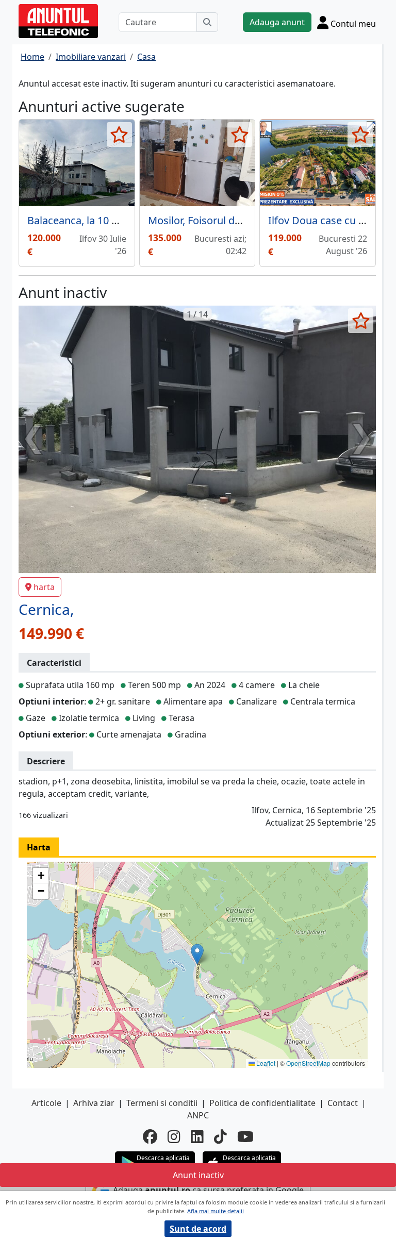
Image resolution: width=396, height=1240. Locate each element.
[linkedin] (197, 1136)
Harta (39, 847)
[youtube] (245, 1136)
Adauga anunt (277, 22)
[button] (197, 954)
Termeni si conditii (161, 1103)
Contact (342, 1103)
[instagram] (174, 1136)
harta (44, 587)
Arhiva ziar (93, 1103)
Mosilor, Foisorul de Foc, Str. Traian (229, 220)
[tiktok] (220, 1136)
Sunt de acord (198, 1228)
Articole (46, 1103)
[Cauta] (207, 22)
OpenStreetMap (308, 1063)
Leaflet (265, 1063)
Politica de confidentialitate (262, 1103)
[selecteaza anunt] (119, 134)
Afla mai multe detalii (215, 1211)
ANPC (198, 1115)
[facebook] (150, 1136)
